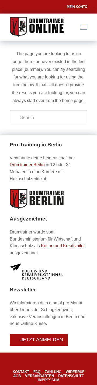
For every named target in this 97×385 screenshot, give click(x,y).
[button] (83, 27)
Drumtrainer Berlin (27, 164)
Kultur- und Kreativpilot (63, 245)
